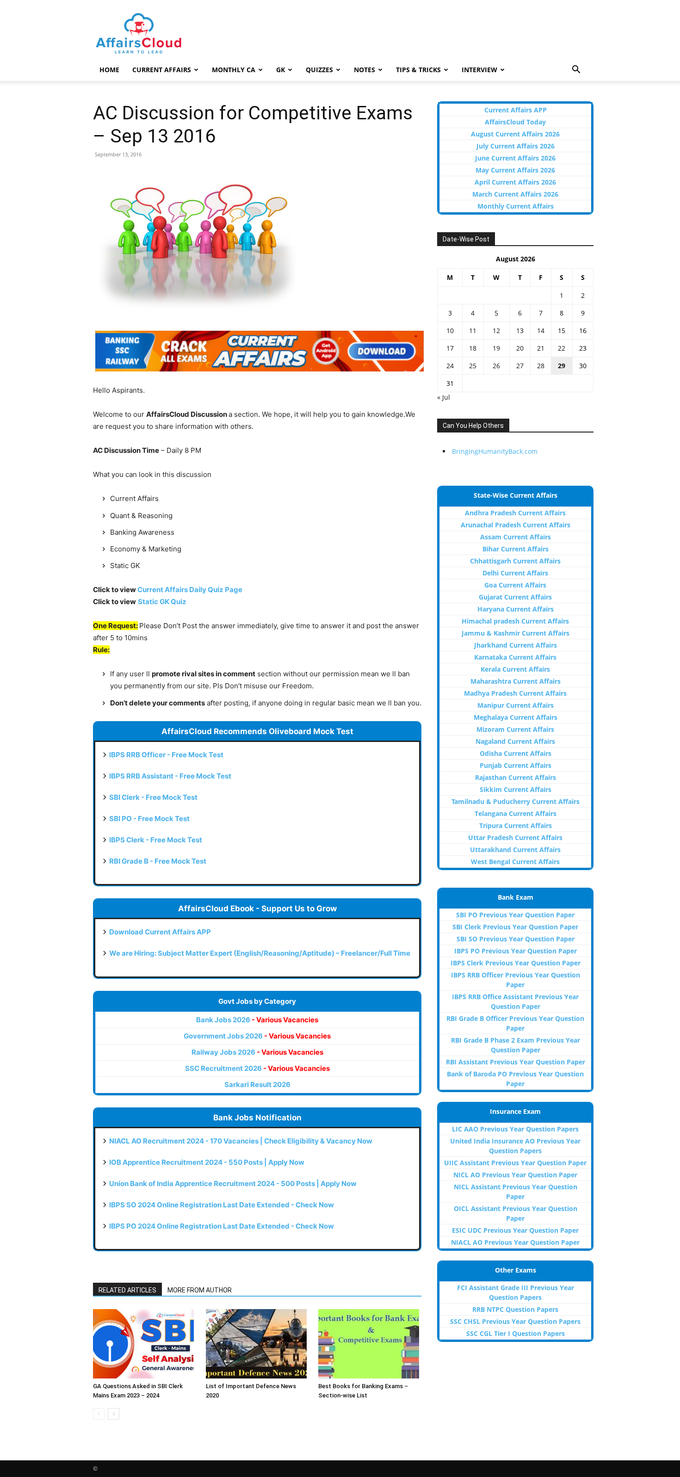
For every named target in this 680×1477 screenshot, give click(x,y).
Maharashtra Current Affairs (515, 681)
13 (520, 330)
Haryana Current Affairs (515, 609)
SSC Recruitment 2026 (257, 1068)
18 (472, 348)
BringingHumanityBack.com (495, 451)
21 (540, 348)
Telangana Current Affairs (515, 813)
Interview (479, 69)
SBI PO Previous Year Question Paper (515, 914)
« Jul (443, 397)
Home (109, 69)
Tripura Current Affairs (515, 825)
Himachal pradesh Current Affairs (515, 621)
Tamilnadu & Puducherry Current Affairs (515, 801)
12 (496, 330)
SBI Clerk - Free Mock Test (153, 797)
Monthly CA (233, 69)
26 (496, 365)
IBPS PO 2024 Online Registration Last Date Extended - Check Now (221, 1226)
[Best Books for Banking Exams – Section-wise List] (369, 1343)
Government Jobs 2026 (257, 1036)
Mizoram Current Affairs (515, 729)
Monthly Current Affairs (515, 206)
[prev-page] (99, 1414)
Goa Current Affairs (515, 585)
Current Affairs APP (515, 109)
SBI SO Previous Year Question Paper (516, 938)
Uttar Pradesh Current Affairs (515, 837)
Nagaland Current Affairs (515, 741)
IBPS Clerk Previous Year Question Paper (516, 962)
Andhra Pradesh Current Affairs (515, 512)
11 (472, 330)
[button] (576, 70)
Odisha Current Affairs (515, 753)
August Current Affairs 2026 (515, 134)
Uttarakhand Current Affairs (515, 849)
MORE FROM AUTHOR (199, 1290)
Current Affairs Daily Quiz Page (189, 589)
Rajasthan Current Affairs (515, 777)
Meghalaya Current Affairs (515, 717)
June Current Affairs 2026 (515, 158)
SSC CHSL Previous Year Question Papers (515, 1321)
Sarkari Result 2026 (257, 1084)
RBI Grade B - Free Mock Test (157, 861)
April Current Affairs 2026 (515, 182)
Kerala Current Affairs (515, 669)
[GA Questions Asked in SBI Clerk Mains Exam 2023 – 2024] (144, 1343)
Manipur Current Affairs (515, 705)
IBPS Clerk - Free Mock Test (155, 839)
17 (450, 348)
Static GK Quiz (162, 601)
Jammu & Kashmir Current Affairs (515, 633)
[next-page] (113, 1414)
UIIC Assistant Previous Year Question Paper (515, 1162)
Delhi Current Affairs (515, 573)
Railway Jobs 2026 (257, 1052)
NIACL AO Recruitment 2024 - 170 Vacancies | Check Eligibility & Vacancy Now (240, 1141)
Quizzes (319, 69)
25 (472, 365)
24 (450, 365)
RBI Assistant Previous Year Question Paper (515, 1061)
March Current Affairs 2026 (515, 194)
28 (540, 365)
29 (561, 365)
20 (520, 348)
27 (520, 365)
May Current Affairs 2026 (515, 170)
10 (450, 330)
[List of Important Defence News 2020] (257, 1343)
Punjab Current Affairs (515, 765)
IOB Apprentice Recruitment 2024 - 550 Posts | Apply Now (206, 1162)
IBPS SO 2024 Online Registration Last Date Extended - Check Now (221, 1204)
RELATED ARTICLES (127, 1290)
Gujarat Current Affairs (515, 597)
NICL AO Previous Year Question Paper (515, 1174)
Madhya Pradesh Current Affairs (515, 693)
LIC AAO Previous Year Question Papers (515, 1129)
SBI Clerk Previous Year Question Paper (515, 926)
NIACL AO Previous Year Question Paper (515, 1242)
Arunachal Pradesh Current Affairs (515, 524)
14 (540, 330)
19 (496, 348)
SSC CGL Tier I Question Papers (515, 1333)
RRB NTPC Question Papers (515, 1309)
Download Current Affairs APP (160, 931)
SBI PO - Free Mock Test (149, 818)
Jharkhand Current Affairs (515, 645)
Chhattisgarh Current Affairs (515, 560)
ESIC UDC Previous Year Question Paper (515, 1230)
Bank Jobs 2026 (257, 1019)
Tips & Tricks (418, 69)
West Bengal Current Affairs (515, 861)
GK (280, 69)
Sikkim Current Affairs (515, 789)
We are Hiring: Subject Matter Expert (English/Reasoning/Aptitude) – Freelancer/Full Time (259, 953)
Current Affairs (161, 69)
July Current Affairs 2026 (515, 146)
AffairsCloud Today (515, 121)
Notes (364, 69)
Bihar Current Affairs (515, 548)
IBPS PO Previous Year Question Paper (515, 950)
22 (561, 348)
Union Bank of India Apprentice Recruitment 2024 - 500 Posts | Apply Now (233, 1183)
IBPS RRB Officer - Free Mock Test (166, 754)
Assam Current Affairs (515, 536)
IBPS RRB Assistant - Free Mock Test (170, 776)
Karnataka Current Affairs (515, 657)
